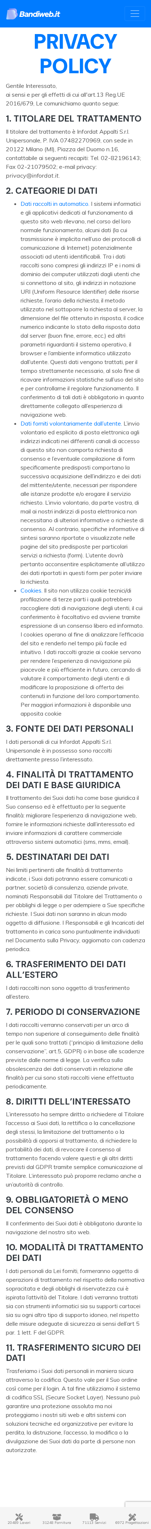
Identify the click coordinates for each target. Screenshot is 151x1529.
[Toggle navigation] (135, 13)
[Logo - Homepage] (33, 14)
